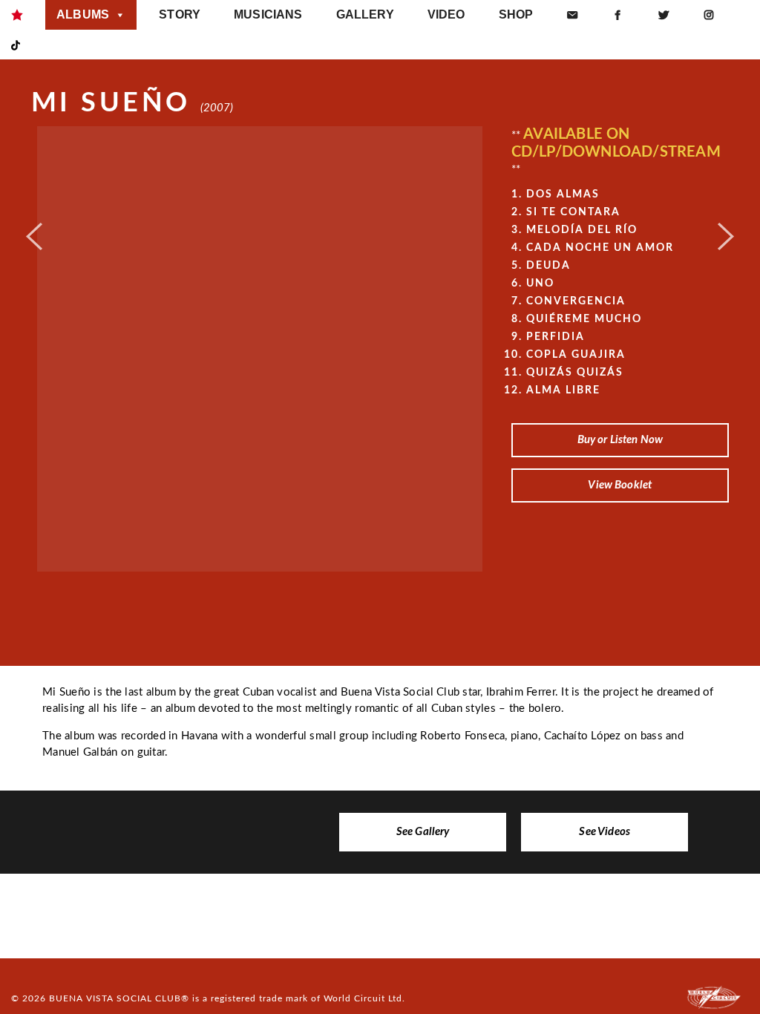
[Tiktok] (15, 44)
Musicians (268, 14)
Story (179, 14)
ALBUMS (82, 14)
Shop (516, 14)
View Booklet (620, 485)
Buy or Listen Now (620, 439)
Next (726, 230)
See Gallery (423, 831)
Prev (34, 230)
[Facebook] (617, 15)
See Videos (604, 831)
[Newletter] (572, 15)
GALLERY (365, 14)
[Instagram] (709, 15)
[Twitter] (663, 15)
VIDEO (446, 14)
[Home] (17, 15)
